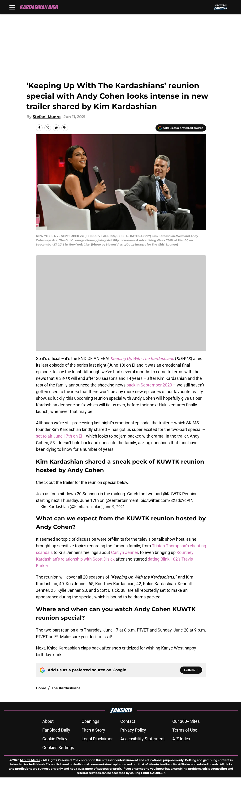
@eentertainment (121, 500)
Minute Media (30, 760)
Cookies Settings (58, 747)
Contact (127, 721)
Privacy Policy (133, 730)
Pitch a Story (93, 730)
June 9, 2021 (114, 506)
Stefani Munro (46, 116)
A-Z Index (181, 738)
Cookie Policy (54, 738)
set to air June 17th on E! (59, 436)
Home (41, 688)
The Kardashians (65, 688)
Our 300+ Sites (186, 721)
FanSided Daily (56, 730)
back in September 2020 (149, 384)
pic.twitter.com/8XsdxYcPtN (167, 500)
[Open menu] (12, 7)
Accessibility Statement (142, 738)
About (48, 721)
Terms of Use (184, 730)
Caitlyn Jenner (124, 552)
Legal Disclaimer (97, 738)
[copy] (64, 127)
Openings (90, 721)
